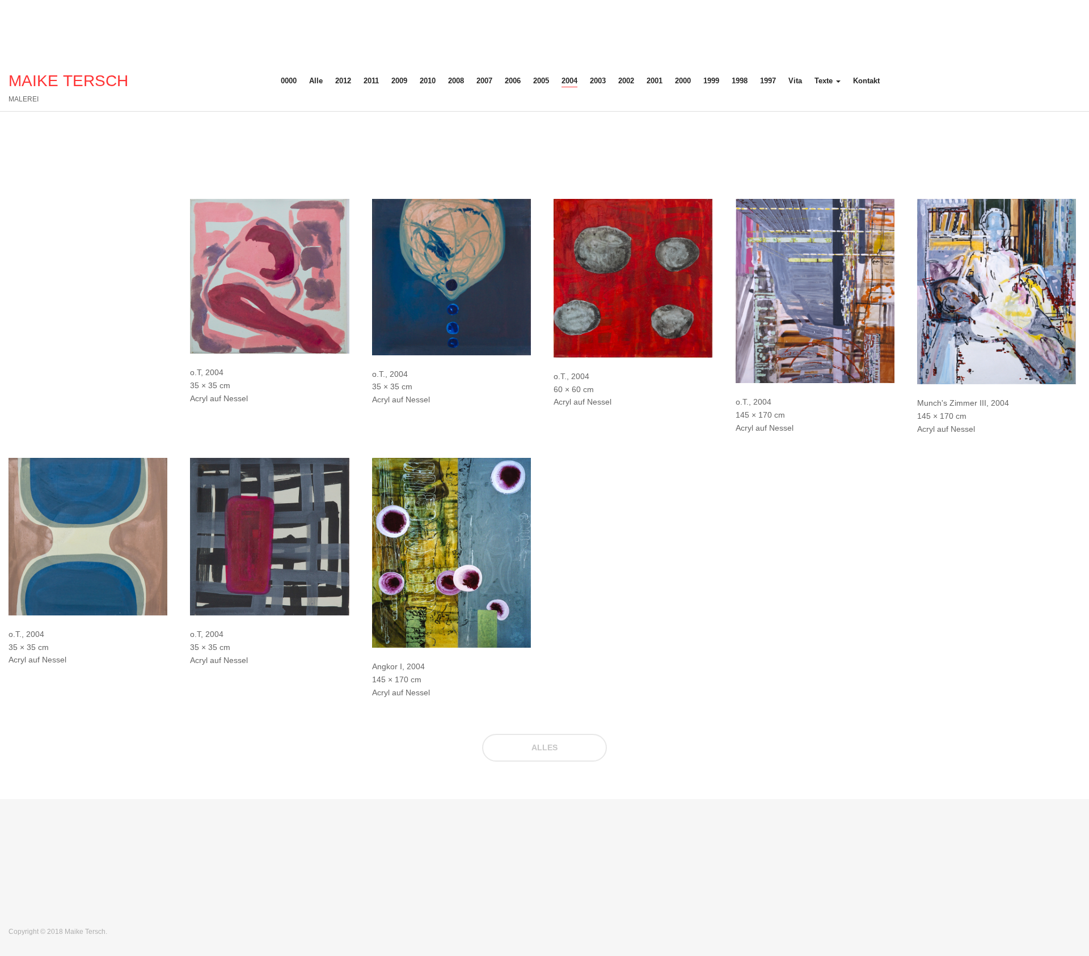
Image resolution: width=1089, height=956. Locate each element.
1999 (711, 81)
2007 (484, 81)
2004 (569, 81)
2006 (513, 81)
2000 (683, 81)
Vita (795, 81)
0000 (289, 81)
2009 (399, 81)
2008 (456, 81)
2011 (371, 81)
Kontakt (866, 81)
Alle (316, 81)
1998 (740, 81)
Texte (824, 81)
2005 (541, 81)
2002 (626, 81)
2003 (598, 81)
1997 (768, 81)
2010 (428, 81)
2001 (654, 81)
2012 (343, 81)
